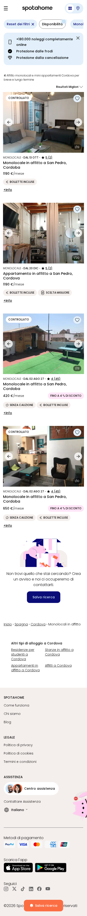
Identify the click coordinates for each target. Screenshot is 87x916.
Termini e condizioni (20, 761)
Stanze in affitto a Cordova (59, 652)
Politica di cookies (18, 753)
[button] (74, 8)
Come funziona (16, 705)
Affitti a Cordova (58, 665)
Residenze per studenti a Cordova (22, 654)
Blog (7, 722)
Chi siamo (12, 713)
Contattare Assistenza (22, 801)
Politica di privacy (18, 745)
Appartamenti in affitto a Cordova (25, 667)
